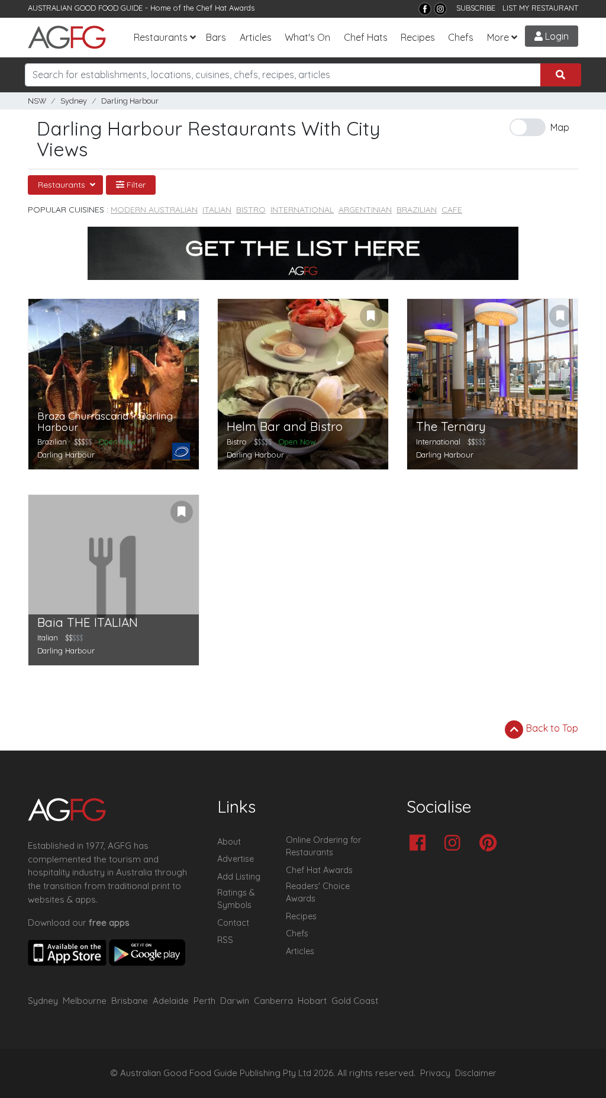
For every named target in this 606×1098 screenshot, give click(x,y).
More (498, 37)
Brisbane (129, 1000)
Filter (135, 184)
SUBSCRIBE (475, 7)
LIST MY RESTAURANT (540, 7)
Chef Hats (366, 37)
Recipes (418, 37)
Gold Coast (354, 1000)
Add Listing (238, 876)
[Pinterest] (490, 844)
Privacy (435, 1073)
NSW (37, 100)
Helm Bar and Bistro (285, 426)
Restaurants (161, 37)
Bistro (251, 209)
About (229, 841)
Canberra (273, 1000)
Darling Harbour (130, 100)
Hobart (312, 1000)
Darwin (234, 1000)
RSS (225, 940)
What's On (307, 37)
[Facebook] (424, 8)
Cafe (451, 209)
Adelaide (171, 1000)
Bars (216, 37)
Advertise (235, 859)
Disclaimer (476, 1073)
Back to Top (551, 728)
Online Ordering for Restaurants (323, 846)
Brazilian (417, 209)
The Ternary (451, 426)
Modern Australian (154, 209)
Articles (256, 37)
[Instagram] (440, 8)
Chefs (460, 37)
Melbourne (85, 1000)
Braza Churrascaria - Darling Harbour (105, 421)
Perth (204, 1000)
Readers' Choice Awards (318, 892)
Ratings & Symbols (236, 899)
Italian (216, 209)
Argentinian (365, 209)
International (302, 209)
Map (559, 127)
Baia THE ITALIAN (87, 622)
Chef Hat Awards (225, 7)
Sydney (73, 100)
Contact (233, 922)
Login (556, 36)
